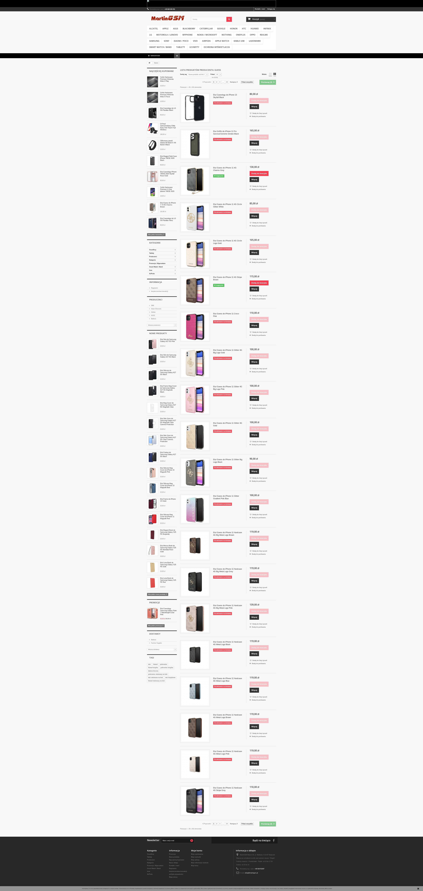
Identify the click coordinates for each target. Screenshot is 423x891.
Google (221, 28)
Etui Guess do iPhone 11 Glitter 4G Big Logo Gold (227, 351)
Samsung (154, 41)
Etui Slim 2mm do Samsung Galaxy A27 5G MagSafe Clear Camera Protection (168, 421)
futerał (155, 664)
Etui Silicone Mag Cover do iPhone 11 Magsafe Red (167, 516)
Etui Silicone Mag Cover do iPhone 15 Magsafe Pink (167, 470)
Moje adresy (195, 860)
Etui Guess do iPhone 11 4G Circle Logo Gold (227, 242)
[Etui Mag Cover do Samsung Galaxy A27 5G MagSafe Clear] (152, 407)
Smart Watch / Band (160, 47)
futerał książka (153, 667)
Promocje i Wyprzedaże (157, 263)
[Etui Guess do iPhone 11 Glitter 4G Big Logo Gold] (195, 363)
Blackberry (189, 28)
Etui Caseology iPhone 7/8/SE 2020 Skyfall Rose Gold (168, 174)
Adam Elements (156, 309)
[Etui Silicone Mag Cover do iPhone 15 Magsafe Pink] (152, 472)
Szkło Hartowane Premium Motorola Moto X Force (166, 95)
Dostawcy (154, 633)
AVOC (153, 315)
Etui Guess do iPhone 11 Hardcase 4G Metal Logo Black (227, 643)
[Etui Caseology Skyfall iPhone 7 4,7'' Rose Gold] (152, 176)
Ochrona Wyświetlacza (217, 47)
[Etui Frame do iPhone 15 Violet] (152, 503)
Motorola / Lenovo (167, 34)
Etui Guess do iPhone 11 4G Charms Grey (224, 169)
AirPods (206, 41)
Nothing (226, 34)
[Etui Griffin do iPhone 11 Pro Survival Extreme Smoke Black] (195, 144)
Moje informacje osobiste (199, 863)
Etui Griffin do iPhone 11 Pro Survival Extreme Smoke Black (226, 132)
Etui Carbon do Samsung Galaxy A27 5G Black (168, 454)
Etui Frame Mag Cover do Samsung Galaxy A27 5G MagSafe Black (168, 389)
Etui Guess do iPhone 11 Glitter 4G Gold (227, 424)
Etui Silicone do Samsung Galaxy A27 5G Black (168, 372)
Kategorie (152, 260)
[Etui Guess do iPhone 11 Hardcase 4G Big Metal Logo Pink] (195, 618)
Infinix (267, 28)
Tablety (180, 47)
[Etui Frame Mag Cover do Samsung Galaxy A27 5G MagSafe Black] (152, 390)
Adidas (153, 312)
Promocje (154, 602)
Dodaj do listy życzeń (259, 113)
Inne (150, 270)
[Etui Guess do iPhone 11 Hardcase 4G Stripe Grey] (195, 801)
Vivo (195, 41)
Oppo (252, 34)
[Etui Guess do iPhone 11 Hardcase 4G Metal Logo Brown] (195, 728)
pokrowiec (163, 664)
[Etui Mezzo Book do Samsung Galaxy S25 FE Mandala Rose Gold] (152, 550)
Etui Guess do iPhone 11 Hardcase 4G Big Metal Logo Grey (227, 570)
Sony (166, 41)
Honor (233, 28)
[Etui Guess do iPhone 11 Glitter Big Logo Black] (195, 472)
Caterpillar (206, 28)
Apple (165, 28)
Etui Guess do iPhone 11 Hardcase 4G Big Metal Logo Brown (227, 533)
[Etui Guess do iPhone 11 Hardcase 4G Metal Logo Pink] (195, 764)
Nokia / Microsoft (207, 34)
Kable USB (239, 41)
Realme (264, 34)
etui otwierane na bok (155, 677)
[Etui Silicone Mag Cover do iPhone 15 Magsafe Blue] (152, 488)
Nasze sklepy (173, 863)
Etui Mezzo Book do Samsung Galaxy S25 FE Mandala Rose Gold (168, 548)
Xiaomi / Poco (181, 41)
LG (150, 34)
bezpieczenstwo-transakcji (159, 291)
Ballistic (153, 319)
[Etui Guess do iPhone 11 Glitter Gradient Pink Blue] (195, 509)
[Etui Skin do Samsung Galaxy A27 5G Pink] (152, 344)
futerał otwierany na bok (156, 681)
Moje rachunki (196, 857)
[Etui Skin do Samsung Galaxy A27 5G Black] (152, 359)
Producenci (153, 256)
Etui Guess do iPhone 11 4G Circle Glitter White (227, 205)
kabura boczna (153, 671)
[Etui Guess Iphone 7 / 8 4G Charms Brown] (152, 207)
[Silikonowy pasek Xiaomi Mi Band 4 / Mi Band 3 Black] (152, 145)
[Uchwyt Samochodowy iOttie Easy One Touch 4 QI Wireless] (152, 128)
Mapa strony (173, 877)
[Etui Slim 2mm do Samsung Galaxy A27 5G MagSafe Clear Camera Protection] (152, 423)
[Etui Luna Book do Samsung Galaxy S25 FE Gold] (152, 567)
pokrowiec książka (166, 667)
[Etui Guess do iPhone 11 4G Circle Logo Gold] (195, 254)
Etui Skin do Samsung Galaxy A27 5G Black (168, 356)
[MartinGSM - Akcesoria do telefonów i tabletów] (167, 18)
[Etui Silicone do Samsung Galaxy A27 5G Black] (152, 375)
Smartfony (152, 250)
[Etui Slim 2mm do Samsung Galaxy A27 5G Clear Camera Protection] (152, 440)
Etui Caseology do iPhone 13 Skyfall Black (225, 96)
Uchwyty (194, 47)
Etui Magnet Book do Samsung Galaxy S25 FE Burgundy (168, 532)
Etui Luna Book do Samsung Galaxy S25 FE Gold (168, 564)
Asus (175, 28)
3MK (152, 305)
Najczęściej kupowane (161, 71)
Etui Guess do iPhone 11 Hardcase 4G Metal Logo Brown (227, 716)
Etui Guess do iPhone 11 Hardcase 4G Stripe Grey (227, 789)
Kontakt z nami (260, 9)
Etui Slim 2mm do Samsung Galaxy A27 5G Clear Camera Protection (168, 438)
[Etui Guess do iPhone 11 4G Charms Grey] (195, 181)
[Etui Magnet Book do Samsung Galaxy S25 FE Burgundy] (152, 534)
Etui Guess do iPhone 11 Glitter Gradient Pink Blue (226, 497)
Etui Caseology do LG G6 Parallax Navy (168, 219)
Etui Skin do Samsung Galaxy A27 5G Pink (168, 340)
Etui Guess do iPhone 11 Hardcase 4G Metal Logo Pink (227, 752)
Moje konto (196, 850)
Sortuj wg (183, 74)
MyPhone (187, 34)
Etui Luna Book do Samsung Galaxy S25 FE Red (168, 580)
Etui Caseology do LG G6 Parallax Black (168, 109)
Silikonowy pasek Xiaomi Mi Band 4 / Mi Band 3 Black (168, 143)
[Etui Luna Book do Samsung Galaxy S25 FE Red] (152, 582)
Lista (274, 76)
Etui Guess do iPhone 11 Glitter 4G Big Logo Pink (227, 388)
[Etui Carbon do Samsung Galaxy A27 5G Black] (152, 457)
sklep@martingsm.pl (251, 873)
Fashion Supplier (156, 643)
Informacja (155, 282)
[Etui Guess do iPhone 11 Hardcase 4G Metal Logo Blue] (195, 691)
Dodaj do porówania (259, 116)
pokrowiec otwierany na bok (157, 674)
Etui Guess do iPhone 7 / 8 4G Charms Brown (168, 205)
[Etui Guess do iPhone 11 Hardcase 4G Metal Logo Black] (195, 655)
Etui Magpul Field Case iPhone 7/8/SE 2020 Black (168, 158)
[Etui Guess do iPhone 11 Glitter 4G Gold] (195, 436)
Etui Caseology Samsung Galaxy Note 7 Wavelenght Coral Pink (168, 611)
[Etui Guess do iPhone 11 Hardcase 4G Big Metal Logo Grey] (195, 582)
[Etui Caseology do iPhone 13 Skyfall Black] (195, 108)
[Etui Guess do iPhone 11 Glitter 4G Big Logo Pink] (195, 399)
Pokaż (213, 74)
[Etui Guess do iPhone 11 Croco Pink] (195, 326)
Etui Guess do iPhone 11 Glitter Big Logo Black (227, 461)
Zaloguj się (271, 9)
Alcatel (153, 28)
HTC (244, 28)
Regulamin (154, 288)
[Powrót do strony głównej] (149, 63)
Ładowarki (255, 41)
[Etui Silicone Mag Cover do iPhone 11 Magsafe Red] (152, 519)
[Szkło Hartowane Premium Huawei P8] (152, 81)
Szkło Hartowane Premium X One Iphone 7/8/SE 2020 (167, 189)
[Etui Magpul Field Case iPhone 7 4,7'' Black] (152, 160)
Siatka (270, 76)
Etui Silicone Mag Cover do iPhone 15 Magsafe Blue (167, 485)
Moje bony (194, 865)
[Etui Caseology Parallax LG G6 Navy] (152, 223)
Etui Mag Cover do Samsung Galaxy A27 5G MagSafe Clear (168, 405)
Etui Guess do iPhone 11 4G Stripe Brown (227, 278)
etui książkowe (170, 677)
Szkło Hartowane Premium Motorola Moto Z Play (166, 79)
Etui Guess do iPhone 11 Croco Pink (226, 315)
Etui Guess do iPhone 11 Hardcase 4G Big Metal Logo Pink (227, 606)
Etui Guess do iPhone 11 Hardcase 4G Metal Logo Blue (227, 679)
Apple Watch (222, 41)
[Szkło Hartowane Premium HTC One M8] (152, 192)
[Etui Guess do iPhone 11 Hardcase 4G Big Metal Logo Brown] (195, 545)
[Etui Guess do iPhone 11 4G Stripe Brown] (195, 290)
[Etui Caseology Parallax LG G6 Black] (152, 112)
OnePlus (240, 34)
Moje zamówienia (197, 854)
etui (149, 664)
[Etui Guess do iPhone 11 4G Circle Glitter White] (195, 217)
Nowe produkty (158, 333)
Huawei (255, 28)
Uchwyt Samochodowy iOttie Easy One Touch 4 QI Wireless (168, 127)
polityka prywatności (176, 874)
